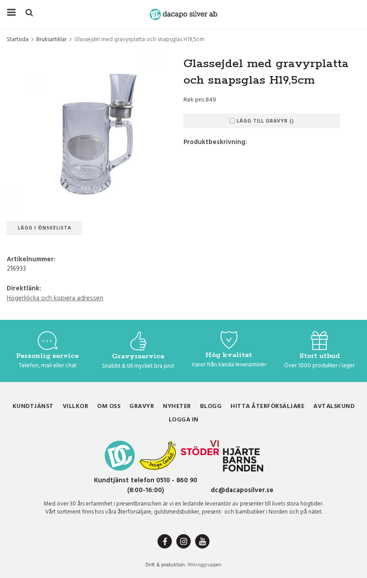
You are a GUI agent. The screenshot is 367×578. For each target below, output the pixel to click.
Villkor (76, 406)
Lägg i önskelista (44, 228)
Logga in (184, 420)
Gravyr (141, 406)
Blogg (211, 406)
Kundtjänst (33, 406)
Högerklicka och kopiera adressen (55, 298)
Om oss (108, 406)
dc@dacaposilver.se (242, 490)
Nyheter (177, 406)
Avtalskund (333, 406)
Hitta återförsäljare (267, 406)
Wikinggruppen (205, 565)
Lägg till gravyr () (265, 121)
